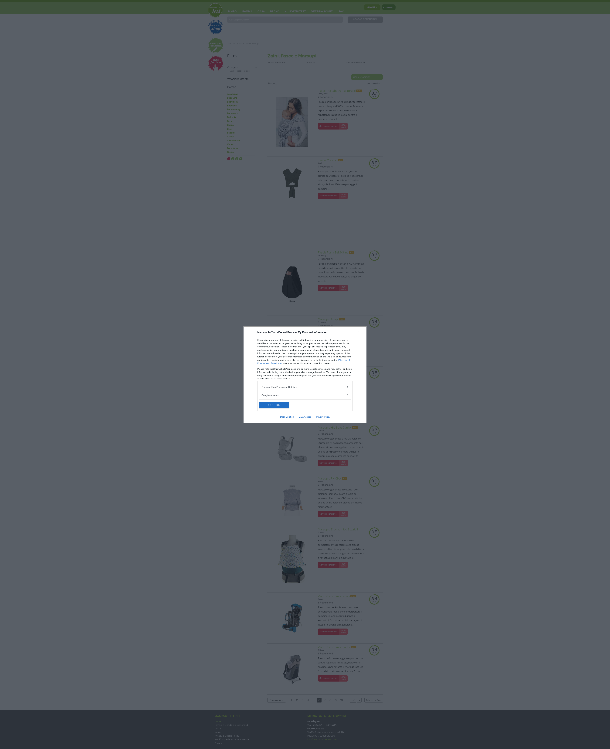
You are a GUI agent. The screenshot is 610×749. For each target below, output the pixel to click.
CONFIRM (274, 405)
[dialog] (305, 374)
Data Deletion (287, 417)
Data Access (305, 417)
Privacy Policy (323, 417)
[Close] (360, 333)
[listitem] (305, 387)
